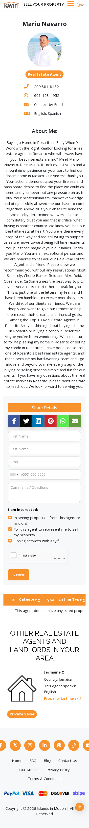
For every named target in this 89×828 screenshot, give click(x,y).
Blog (47, 760)
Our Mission (29, 769)
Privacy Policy (58, 769)
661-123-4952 (46, 95)
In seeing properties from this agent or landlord (47, 520)
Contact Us (67, 760)
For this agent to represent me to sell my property (46, 532)
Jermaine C (54, 672)
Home (17, 760)
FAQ (33, 760)
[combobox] (14, 474)
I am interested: (23, 509)
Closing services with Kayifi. (37, 540)
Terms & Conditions (45, 778)
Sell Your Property (43, 4)
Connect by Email (48, 104)
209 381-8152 (46, 86)
